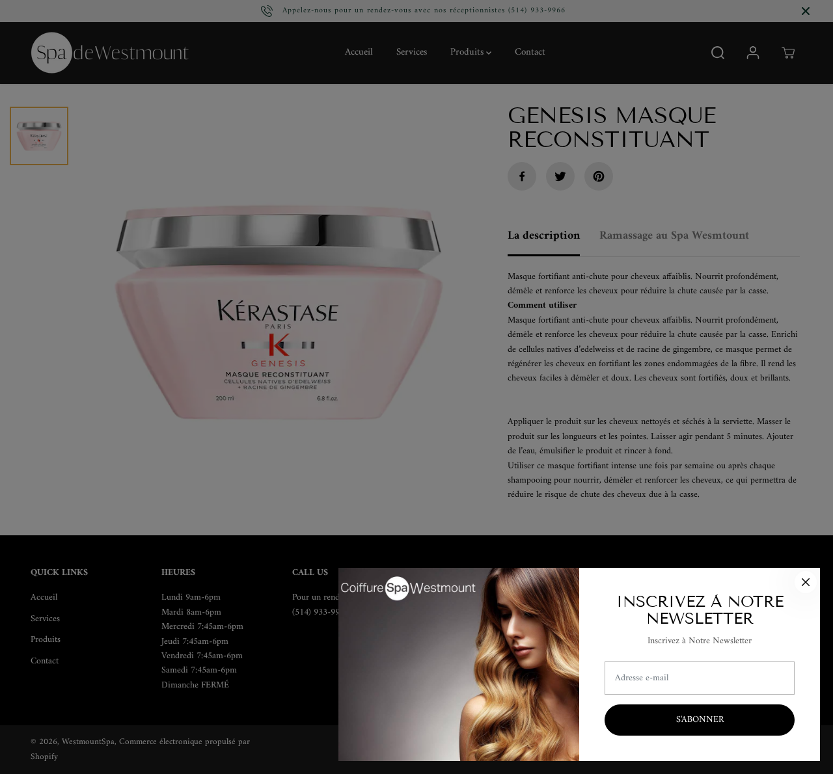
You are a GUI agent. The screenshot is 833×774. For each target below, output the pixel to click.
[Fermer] (805, 582)
